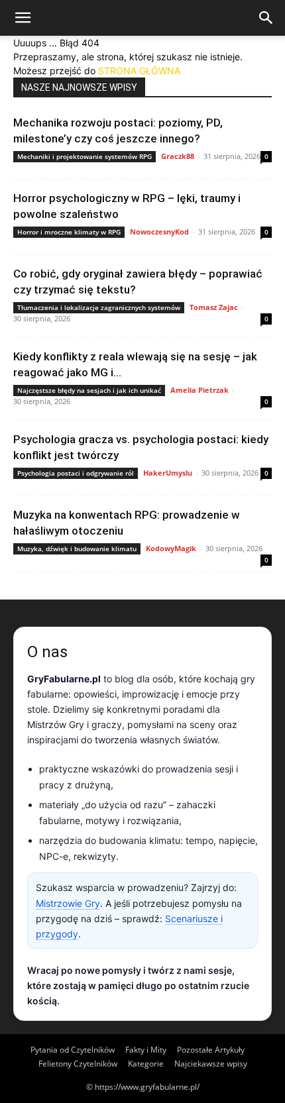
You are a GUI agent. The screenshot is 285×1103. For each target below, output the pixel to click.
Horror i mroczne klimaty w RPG (69, 231)
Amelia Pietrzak (199, 390)
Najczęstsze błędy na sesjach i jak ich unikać (89, 390)
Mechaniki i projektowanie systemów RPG (84, 156)
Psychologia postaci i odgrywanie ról (75, 473)
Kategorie (146, 1063)
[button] (22, 18)
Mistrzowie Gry (68, 903)
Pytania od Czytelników (72, 1049)
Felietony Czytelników (77, 1063)
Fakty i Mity (145, 1049)
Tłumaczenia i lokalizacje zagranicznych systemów (98, 307)
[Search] (266, 18)
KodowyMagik (171, 548)
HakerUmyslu (167, 473)
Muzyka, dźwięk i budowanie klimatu (77, 548)
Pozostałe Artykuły (211, 1049)
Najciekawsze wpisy (210, 1063)
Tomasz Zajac (214, 307)
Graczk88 (177, 156)
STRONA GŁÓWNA (139, 70)
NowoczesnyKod (159, 231)
